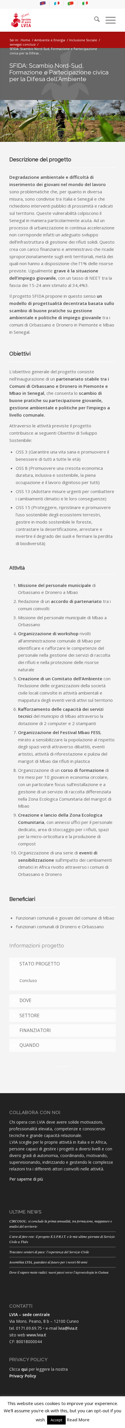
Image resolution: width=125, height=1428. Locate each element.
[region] (62, 980)
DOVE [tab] (25, 1000)
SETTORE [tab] (29, 1016)
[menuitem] (43, 3)
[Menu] (108, 20)
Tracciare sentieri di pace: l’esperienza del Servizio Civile (49, 1252)
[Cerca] (94, 20)
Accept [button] (56, 1419)
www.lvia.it (36, 1335)
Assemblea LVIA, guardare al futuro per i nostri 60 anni (48, 1262)
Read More (78, 1419)
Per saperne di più (26, 1179)
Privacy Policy (22, 1376)
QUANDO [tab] (29, 1045)
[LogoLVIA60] (51, 20)
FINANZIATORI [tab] (35, 1030)
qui (24, 1369)
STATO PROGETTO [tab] (39, 964)
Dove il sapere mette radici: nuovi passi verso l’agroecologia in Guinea (58, 1272)
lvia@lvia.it (68, 1328)
